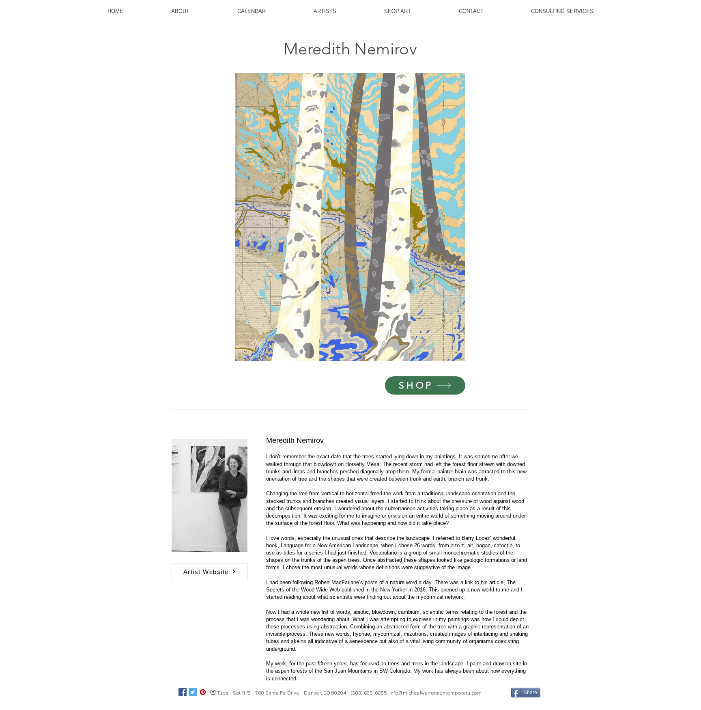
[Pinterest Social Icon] (203, 692)
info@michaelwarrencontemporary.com (435, 693)
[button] (386, 217)
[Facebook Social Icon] (182, 692)
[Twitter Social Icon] (193, 692)
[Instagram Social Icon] (213, 692)
